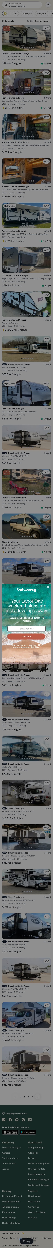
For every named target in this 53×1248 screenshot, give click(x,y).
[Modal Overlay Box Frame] (26, 624)
